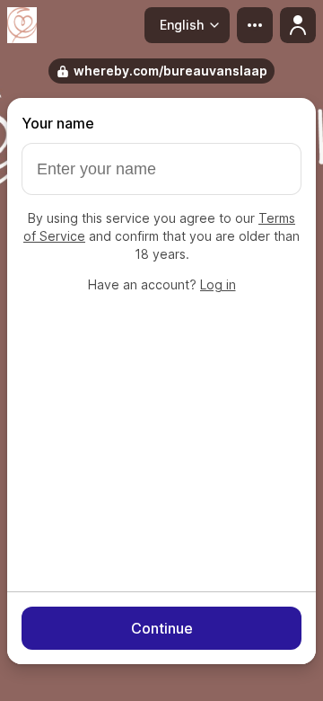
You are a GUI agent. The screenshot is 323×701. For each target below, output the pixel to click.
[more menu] (255, 25)
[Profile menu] (298, 25)
